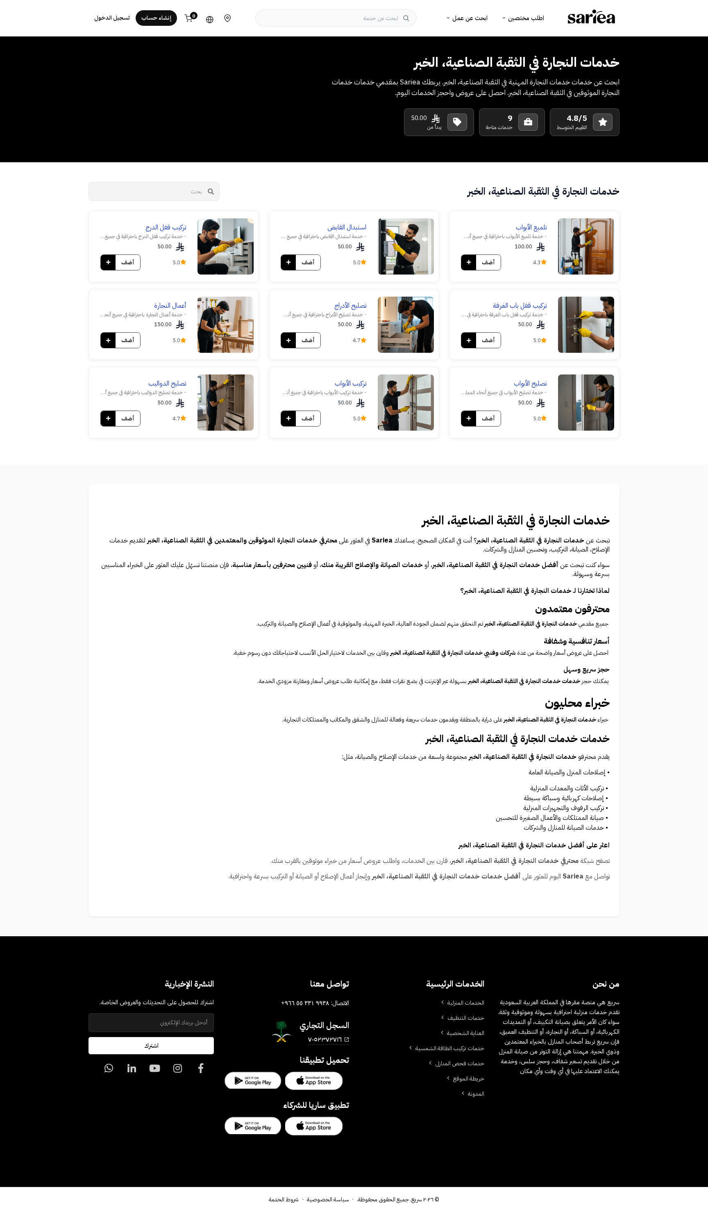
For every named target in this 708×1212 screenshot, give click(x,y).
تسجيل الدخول (112, 18)
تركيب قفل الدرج (165, 227)
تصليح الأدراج (350, 306)
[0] (200, 1070)
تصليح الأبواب (530, 383)
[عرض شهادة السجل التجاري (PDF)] (281, 1031)
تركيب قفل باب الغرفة (520, 306)
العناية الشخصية (465, 1033)
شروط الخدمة (284, 1199)
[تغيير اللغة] (208, 18)
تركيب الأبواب (350, 383)
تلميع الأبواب (531, 227)
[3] (132, 1070)
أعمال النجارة (170, 306)
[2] (155, 1070)
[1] (177, 1070)
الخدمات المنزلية (465, 1003)
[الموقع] (227, 18)
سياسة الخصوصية (328, 1199)
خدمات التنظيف (465, 1018)
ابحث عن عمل (470, 18)
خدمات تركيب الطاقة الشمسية (449, 1048)
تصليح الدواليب (167, 383)
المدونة (476, 1093)
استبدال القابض (346, 227)
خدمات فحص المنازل (459, 1063)
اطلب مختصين (526, 18)
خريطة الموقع (468, 1078)
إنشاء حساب (156, 18)
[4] (109, 1070)
